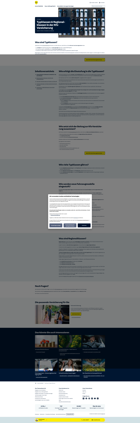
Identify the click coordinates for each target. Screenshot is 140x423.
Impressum (76, 217)
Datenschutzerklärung (55, 215)
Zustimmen (84, 225)
